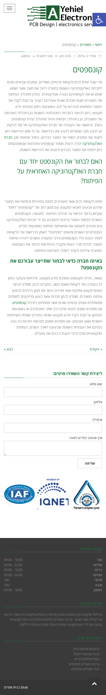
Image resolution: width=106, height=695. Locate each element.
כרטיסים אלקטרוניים (86, 648)
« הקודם (96, 349)
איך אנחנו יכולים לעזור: (85, 438)
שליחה (90, 463)
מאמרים (85, 44)
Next (98, 502)
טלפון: (97, 402)
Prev (8, 502)
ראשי (98, 44)
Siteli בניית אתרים (16, 687)
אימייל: (97, 419)
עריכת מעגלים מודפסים (84, 664)
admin (25, 56)
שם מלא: (95, 384)
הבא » (8, 349)
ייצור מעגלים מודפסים (85, 669)
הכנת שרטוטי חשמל (86, 654)
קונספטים (19, 302)
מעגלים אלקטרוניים (87, 659)
